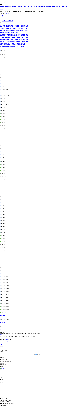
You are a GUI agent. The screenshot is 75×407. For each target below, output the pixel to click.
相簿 (2, 15)
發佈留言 (2, 351)
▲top (1, 344)
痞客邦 (6, 339)
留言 (8, 339)
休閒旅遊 (7, 13)
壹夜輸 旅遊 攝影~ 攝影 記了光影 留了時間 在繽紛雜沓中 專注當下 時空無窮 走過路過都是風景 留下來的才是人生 (35, 7)
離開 (5, 405)
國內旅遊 (7, 341)
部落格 (3, 16)
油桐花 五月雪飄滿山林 (7, 21)
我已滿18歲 (2, 405)
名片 (2, 17)
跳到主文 (1, 9)
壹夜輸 (1, 334)
